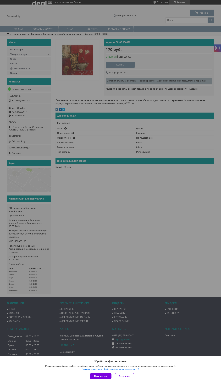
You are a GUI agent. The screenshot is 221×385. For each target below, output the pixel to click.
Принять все (100, 376)
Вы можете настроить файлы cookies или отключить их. (109, 369)
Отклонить (124, 376)
